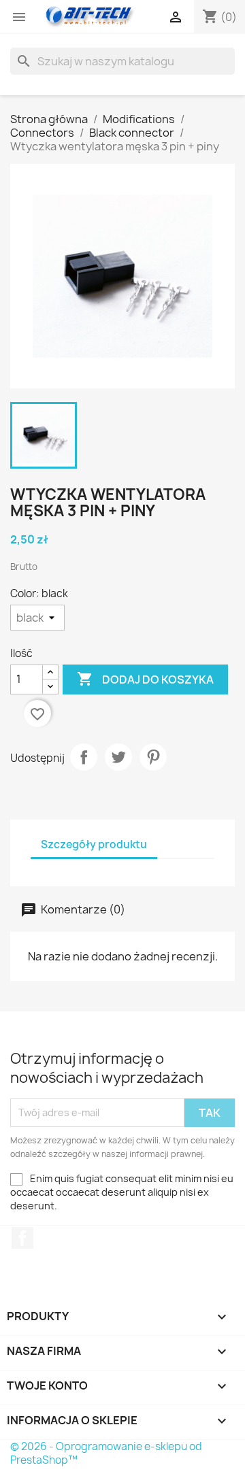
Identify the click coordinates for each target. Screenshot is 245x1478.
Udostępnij (83, 757)
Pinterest (153, 757)
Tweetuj (118, 757)
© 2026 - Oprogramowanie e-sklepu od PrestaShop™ (106, 1453)
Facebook (22, 1238)
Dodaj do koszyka (145, 679)
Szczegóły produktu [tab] (94, 844)
